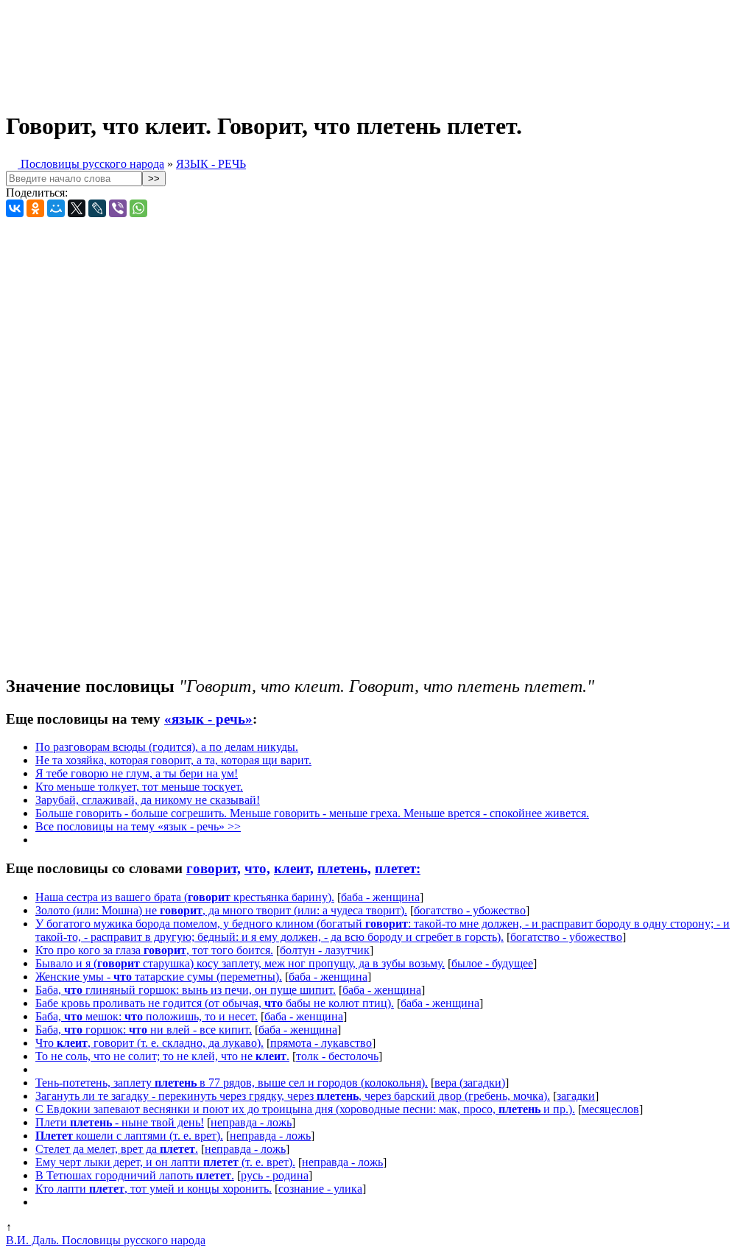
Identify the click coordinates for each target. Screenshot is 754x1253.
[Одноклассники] (35, 208)
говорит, (213, 868)
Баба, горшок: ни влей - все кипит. (143, 1029)
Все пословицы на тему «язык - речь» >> (138, 826)
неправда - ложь (251, 1122)
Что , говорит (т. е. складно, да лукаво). (149, 1043)
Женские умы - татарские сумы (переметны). (158, 976)
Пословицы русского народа (91, 164)
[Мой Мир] (56, 208)
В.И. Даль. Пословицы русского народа (105, 1240)
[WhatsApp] (138, 208)
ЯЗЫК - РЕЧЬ (211, 164)
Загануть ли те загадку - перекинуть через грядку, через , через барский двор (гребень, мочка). (292, 1096)
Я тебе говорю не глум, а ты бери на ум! (136, 773)
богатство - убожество (470, 910)
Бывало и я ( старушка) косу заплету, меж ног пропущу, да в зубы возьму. (240, 963)
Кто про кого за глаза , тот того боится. (154, 950)
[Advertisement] (366, 50)
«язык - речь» (208, 719)
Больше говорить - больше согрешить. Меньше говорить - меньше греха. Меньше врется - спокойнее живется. (312, 813)
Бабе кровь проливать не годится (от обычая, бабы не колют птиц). (214, 1003)
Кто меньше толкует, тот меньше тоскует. (139, 786)
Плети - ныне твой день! (119, 1122)
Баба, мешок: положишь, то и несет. (146, 1016)
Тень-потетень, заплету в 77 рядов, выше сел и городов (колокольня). (231, 1082)
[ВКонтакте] (15, 208)
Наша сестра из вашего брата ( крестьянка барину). (184, 897)
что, (257, 868)
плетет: (397, 868)
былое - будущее (492, 963)
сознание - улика (320, 1188)
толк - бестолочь (337, 1056)
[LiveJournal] (97, 208)
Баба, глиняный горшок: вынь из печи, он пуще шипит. (185, 990)
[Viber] (118, 208)
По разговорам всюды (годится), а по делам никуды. (166, 747)
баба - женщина (380, 897)
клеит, (294, 868)
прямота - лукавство (321, 1043)
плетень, (344, 868)
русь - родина (275, 1175)
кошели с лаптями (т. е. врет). (129, 1135)
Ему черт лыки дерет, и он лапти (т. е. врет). (165, 1162)
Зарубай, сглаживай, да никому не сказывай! (147, 800)
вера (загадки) (469, 1082)
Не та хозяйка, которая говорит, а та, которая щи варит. (173, 760)
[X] (76, 208)
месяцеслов (610, 1109)
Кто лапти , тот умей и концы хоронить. (153, 1188)
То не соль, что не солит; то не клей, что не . (162, 1056)
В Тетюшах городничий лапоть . (134, 1175)
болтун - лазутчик (325, 950)
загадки (576, 1096)
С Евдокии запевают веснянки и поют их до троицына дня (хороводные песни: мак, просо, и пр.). (305, 1109)
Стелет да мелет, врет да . (116, 1149)
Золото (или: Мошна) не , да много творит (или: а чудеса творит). (221, 910)
